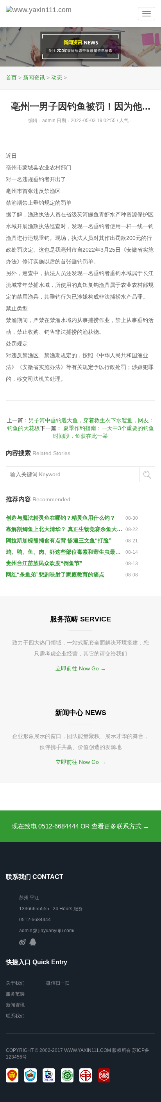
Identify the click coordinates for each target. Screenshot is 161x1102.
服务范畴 (15, 994)
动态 (56, 77)
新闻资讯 (34, 77)
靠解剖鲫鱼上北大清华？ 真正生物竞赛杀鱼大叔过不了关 (65, 529)
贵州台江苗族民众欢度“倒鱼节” (44, 563)
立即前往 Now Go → (80, 668)
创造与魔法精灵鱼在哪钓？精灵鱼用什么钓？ (60, 518)
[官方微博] (22, 941)
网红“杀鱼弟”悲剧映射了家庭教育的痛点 (55, 574)
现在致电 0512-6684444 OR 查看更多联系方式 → (80, 826)
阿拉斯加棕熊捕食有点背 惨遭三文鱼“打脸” (58, 540)
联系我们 (15, 1016)
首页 (11, 77)
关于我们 (15, 983)
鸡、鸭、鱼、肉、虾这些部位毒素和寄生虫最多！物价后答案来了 (65, 552)
